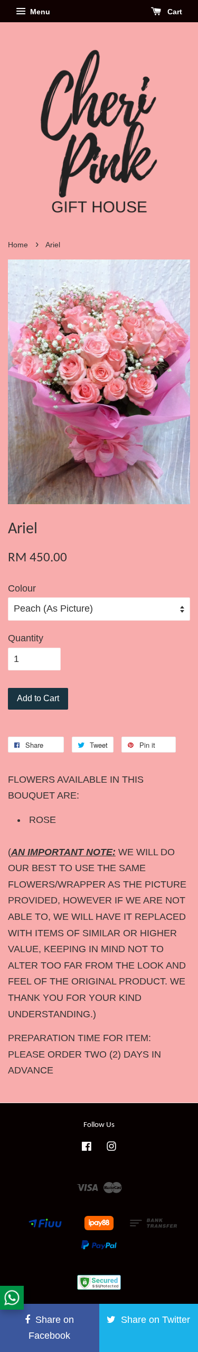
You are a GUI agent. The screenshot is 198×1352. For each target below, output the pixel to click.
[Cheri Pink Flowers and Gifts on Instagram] (111, 1147)
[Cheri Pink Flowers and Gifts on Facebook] (86, 1147)
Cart (173, 11)
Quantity (25, 638)
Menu (39, 11)
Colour (22, 588)
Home (18, 245)
